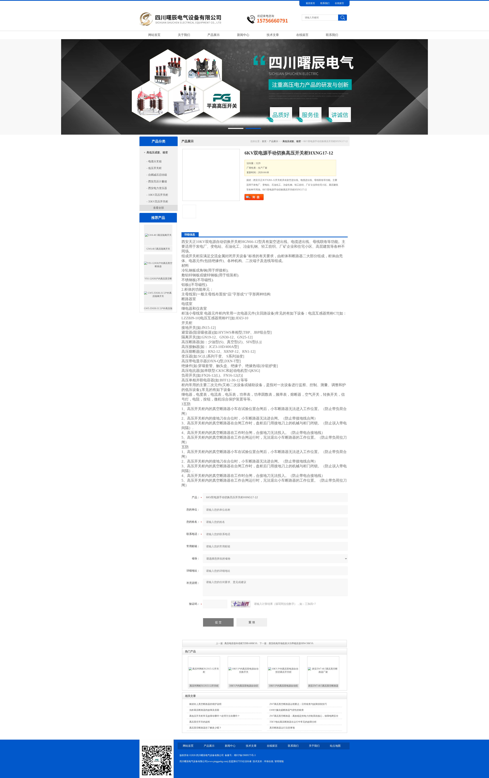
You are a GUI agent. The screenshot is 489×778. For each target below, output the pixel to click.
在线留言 (339, 3)
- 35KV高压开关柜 (157, 201)
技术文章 (273, 34)
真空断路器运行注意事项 (282, 727)
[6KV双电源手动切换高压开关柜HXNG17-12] (211, 175)
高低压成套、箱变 (157, 152)
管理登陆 (279, 761)
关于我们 (184, 34)
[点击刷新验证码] (240, 604)
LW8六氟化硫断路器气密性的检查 (287, 710)
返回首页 (310, 3)
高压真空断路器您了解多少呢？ (205, 727)
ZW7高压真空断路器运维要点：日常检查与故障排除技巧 (298, 704)
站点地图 (335, 745)
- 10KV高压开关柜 (157, 194)
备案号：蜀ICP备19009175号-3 (240, 755)
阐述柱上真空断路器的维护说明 (205, 704)
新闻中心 (243, 34)
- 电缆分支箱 (154, 161)
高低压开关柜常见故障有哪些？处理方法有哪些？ (214, 716)
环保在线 (268, 761)
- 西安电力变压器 (157, 188)
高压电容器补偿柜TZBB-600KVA (240, 643)
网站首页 (154, 34)
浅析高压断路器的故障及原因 (204, 710)
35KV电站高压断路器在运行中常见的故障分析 (293, 722)
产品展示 (213, 34)
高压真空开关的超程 (199, 722)
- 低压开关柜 (154, 168)
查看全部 (158, 207)
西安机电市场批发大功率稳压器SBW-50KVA (291, 643)
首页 (264, 141)
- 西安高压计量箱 (157, 181)
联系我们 (325, 3)
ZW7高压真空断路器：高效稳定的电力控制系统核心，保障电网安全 (304, 716)
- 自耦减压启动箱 (157, 174)
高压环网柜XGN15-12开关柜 (204, 685)
